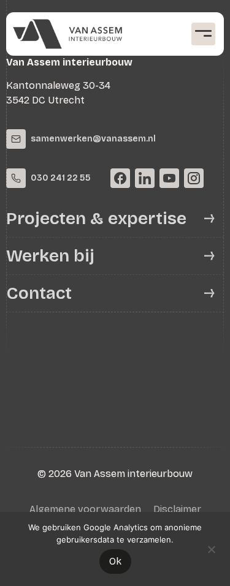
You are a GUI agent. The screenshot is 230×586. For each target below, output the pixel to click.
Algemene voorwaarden (85, 509)
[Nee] (211, 548)
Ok (115, 561)
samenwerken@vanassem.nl (93, 138)
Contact (39, 293)
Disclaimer (177, 509)
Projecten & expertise (96, 218)
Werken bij (50, 256)
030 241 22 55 (61, 178)
